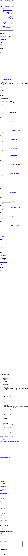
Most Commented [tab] (6, 378)
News (4, 24)
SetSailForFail (14, 201)
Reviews (10, 16)
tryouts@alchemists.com (5, 457)
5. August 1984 (3, 82)
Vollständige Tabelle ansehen (6, 101)
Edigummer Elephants (15, 130)
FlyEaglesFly (14, 155)
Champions (10, 18)
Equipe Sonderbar (15, 139)
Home (4, 26)
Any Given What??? (7, 10)
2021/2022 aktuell (9, 13)
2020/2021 (7, 12)
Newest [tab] (4, 377)
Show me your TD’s (15, 207)
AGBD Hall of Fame (7, 23)
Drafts (9, 15)
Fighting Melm (14, 148)
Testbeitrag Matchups (3, 262)
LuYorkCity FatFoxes (14, 173)
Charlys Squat (13, 112)
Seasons (4, 11)
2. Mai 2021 (2, 42)
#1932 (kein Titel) (6, 27)
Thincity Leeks (13, 216)
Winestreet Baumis (15, 225)
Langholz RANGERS (15, 164)
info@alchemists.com (4, 473)
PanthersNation (14, 183)
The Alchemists (3, 552)
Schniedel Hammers (14, 192)
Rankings (10, 17)
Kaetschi (3, 39)
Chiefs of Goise (13, 121)
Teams (4, 19)
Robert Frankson (6, 79)
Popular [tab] (4, 379)
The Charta (5, 21)
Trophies (4, 22)
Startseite (5, 8)
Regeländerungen (3, 255)
